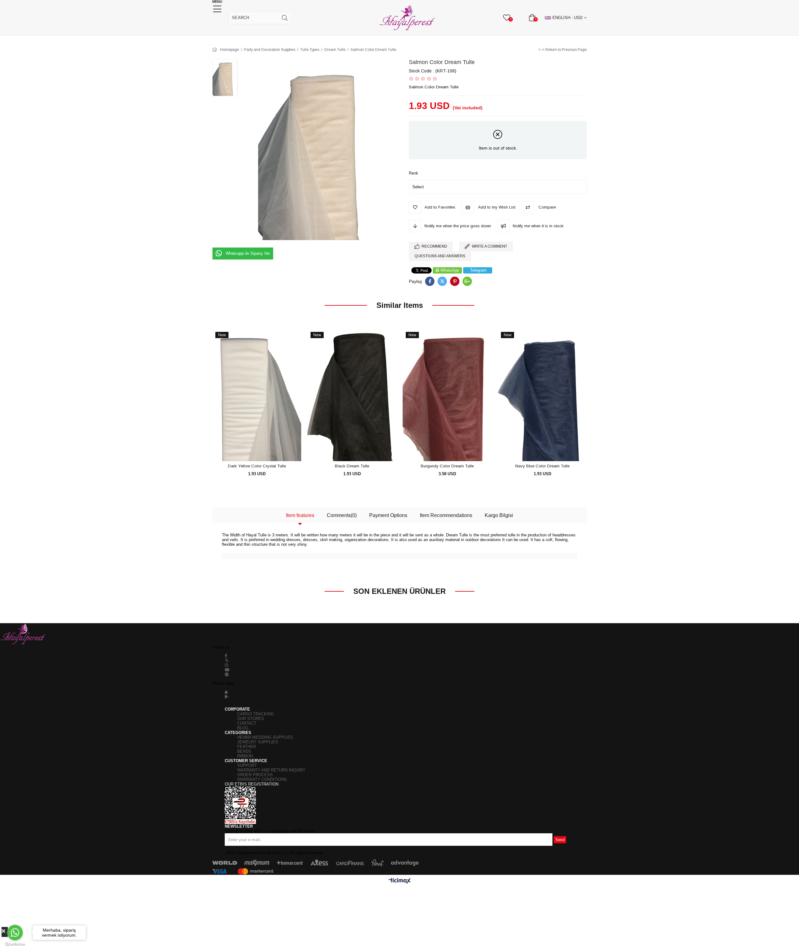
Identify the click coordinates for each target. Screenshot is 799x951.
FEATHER (246, 746)
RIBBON (245, 756)
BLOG (242, 728)
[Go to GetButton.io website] (15, 945)
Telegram (478, 270)
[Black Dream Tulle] (351, 394)
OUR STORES (250, 718)
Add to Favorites (249, 449)
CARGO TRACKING (255, 714)
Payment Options (388, 515)
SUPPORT (247, 765)
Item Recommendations (446, 515)
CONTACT (246, 723)
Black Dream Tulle (352, 466)
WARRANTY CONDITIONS (262, 779)
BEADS (244, 751)
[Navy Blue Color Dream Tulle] (542, 394)
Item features (300, 515)
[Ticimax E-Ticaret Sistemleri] (400, 881)
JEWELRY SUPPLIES (257, 742)
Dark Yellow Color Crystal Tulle (257, 466)
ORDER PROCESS (255, 774)
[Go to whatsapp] (15, 932)
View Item (263, 449)
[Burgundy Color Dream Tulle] (447, 394)
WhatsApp (449, 270)
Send (560, 839)
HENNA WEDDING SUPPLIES (265, 737)
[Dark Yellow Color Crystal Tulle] (256, 394)
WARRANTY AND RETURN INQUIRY (271, 770)
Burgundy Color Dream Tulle (447, 466)
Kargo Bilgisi (499, 515)
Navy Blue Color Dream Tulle (542, 466)
